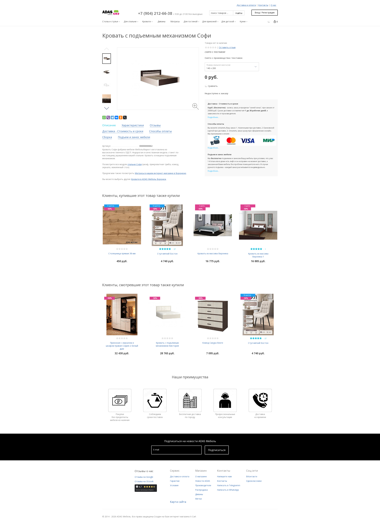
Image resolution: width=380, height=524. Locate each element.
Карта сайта (178, 501)
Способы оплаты (160, 131)
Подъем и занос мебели (134, 137)
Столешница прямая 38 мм (122, 253)
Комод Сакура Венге (212, 342)
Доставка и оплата (246, 5)
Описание (109, 125)
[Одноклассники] (120, 117)
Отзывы (155, 125)
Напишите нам (224, 476)
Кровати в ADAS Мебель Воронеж (148, 179)
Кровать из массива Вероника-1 (258, 255)
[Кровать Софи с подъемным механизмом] (107, 72)
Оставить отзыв (227, 47)
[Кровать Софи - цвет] (107, 99)
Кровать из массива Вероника (212, 253)
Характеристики (133, 125)
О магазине (201, 476)
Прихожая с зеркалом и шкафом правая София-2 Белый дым (122, 345)
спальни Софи (135, 164)
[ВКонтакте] (116, 117)
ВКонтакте (251, 476)
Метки (198, 498)
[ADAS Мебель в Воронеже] (110, 13)
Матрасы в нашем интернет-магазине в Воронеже (160, 173)
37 (175, 249)
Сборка (107, 137)
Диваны (199, 494)
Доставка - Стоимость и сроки (122, 131)
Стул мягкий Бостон (167, 253)
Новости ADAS (202, 480)
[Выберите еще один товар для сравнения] (269, 21)
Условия (174, 485)
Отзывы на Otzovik (144, 481)
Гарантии (174, 480)
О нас (273, 5)
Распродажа (201, 489)
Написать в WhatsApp (228, 489)
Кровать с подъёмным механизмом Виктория (167, 344)
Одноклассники (254, 480)
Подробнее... (213, 117)
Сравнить (213, 86)
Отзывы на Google (144, 476)
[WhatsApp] (104, 117)
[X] (125, 117)
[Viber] (108, 117)
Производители (203, 485)
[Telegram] (112, 117)
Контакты (263, 5)
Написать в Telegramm (228, 485)
